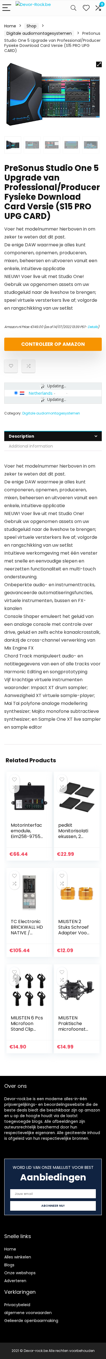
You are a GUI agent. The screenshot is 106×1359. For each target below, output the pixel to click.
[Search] (73, 8)
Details (93, 326)
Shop (31, 26)
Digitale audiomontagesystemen (39, 33)
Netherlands (41, 393)
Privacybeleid (17, 1305)
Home (10, 26)
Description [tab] (21, 436)
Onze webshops (20, 1273)
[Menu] (7, 8)
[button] (99, 64)
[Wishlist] (86, 8)
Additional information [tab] (31, 446)
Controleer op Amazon (53, 344)
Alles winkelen (17, 1257)
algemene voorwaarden (28, 1312)
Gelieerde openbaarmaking (31, 1320)
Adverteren (15, 1281)
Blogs (9, 1265)
